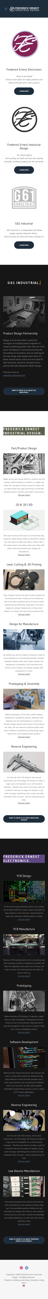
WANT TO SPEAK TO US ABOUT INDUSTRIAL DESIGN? (24, 819)
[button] (6, 8)
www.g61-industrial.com (14, 375)
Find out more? (24, 495)
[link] (24, 8)
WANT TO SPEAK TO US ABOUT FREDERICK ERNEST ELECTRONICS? (24, 1240)
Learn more (24, 91)
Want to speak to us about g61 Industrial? (24, 391)
